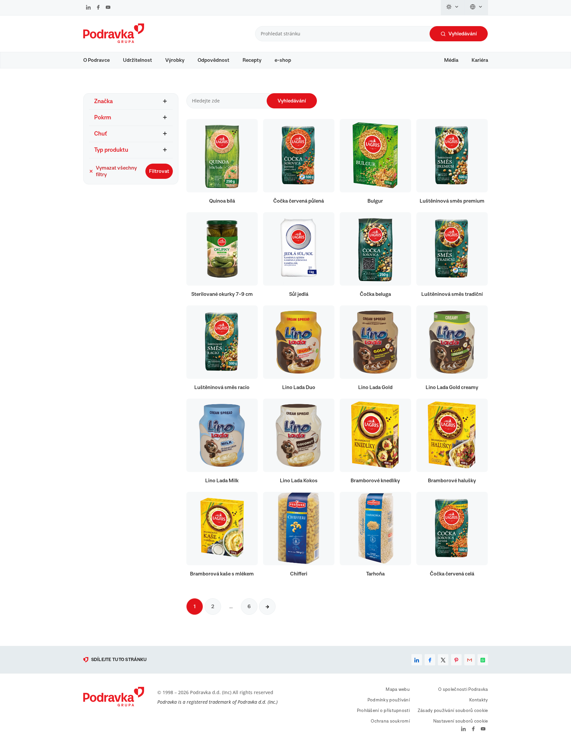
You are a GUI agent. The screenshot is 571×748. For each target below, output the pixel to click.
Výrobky (174, 60)
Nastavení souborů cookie (460, 721)
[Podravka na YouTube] (108, 8)
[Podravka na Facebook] (98, 8)
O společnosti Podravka (463, 689)
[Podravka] (113, 41)
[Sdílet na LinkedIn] (416, 659)
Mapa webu (398, 689)
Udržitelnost (137, 60)
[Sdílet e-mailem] (469, 659)
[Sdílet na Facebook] (430, 659)
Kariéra (480, 60)
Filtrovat (159, 171)
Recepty (252, 60)
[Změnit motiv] (453, 7)
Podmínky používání (388, 700)
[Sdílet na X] (443, 659)
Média (451, 60)
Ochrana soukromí (390, 721)
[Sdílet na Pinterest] (456, 659)
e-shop (283, 60)
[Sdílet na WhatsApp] (482, 659)
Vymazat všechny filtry (116, 171)
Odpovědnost (213, 60)
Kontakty (478, 700)
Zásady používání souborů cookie (453, 710)
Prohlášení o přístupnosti (383, 710)
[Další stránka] (267, 606)
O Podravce (96, 60)
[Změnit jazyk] (476, 7)
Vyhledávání (462, 33)
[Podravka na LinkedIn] (88, 8)
